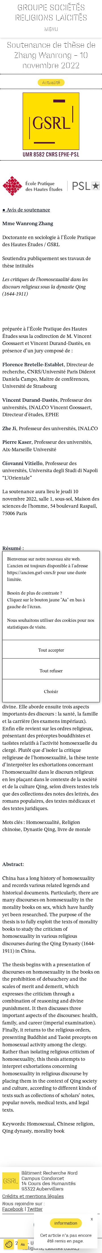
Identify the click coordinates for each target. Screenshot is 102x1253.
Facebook (12, 1209)
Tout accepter (51, 650)
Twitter (34, 1209)
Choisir (51, 691)
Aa (23, 1244)
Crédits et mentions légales (33, 1196)
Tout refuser (51, 671)
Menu (51, 29)
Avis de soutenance (28, 210)
